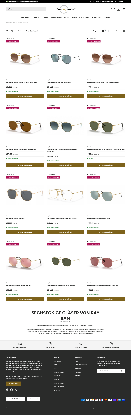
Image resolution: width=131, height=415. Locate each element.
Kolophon (122, 408)
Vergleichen (96, 31)
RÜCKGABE (78, 368)
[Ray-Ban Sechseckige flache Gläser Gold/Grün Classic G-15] (106, 125)
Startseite (8, 22)
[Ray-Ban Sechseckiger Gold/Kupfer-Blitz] (25, 261)
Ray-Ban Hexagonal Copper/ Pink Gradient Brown (103, 82)
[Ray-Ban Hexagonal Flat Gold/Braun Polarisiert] (25, 125)
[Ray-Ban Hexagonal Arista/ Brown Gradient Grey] (25, 58)
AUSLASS (107, 17)
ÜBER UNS (78, 372)
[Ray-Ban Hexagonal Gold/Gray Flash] (106, 195)
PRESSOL (67, 17)
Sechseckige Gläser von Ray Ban (20, 22)
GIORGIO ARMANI (56, 17)
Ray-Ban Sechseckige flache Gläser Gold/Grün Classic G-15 (105, 149)
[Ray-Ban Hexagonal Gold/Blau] (25, 195)
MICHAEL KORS (96, 17)
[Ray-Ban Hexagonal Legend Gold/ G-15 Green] (65, 261)
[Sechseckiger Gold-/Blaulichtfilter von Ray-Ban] (65, 195)
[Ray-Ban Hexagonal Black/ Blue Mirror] (65, 58)
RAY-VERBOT (25, 17)
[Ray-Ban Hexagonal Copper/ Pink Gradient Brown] (106, 58)
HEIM (76, 361)
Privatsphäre (114, 408)
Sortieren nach (22, 31)
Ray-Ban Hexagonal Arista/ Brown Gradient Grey (21, 82)
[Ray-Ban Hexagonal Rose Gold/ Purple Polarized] (106, 261)
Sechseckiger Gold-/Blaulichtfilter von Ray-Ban (62, 218)
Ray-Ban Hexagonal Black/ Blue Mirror (59, 82)
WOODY (74, 17)
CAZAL (46, 17)
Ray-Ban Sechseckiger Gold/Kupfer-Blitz (19, 285)
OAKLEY (37, 17)
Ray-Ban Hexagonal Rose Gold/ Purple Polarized (102, 285)
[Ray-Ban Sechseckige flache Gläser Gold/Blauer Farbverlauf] (65, 125)
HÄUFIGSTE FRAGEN (81, 365)
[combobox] (26, 9)
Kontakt (97, 1)
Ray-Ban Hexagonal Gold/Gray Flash (98, 218)
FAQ (91, 1)
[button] (124, 9)
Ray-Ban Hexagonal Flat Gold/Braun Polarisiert (21, 149)
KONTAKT (78, 376)
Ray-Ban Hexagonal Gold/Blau (15, 218)
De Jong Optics (13, 383)
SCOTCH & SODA (84, 17)
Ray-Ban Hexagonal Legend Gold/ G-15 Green (61, 285)
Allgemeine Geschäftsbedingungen (100, 408)
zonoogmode (13, 408)
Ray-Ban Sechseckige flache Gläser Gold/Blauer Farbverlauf (62, 150)
